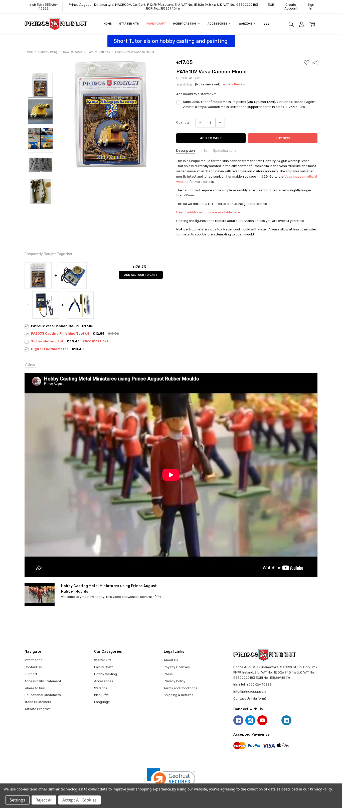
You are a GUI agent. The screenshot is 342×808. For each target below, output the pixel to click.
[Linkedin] (286, 720)
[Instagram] (250, 720)
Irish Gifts (101, 695)
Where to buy (35, 688)
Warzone (246, 23)
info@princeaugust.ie (249, 691)
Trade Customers (38, 702)
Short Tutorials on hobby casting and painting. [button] (171, 41)
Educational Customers (43, 695)
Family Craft (156, 23)
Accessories (218, 23)
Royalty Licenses (177, 667)
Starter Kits (129, 23)
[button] (171, 780)
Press (168, 674)
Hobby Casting (185, 23)
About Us (171, 660)
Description (185, 151)
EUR (271, 5)
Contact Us (33, 667)
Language (102, 702)
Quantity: (183, 122)
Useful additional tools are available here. (208, 212)
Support (31, 674)
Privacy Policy (174, 681)
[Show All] (266, 24)
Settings (17, 800)
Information (34, 660)
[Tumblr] (274, 720)
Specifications (224, 151)
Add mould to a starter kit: (196, 94)
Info (204, 151)
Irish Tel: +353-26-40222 (44, 6)
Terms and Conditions (180, 688)
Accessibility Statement (43, 681)
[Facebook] (238, 720)
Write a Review (234, 84)
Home (108, 23)
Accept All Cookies (79, 800)
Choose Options (96, 341)
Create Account (290, 6)
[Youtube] (262, 720)
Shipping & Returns (178, 695)
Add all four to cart (140, 275)
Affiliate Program (38, 709)
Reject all (44, 800)
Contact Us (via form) (249, 698)
